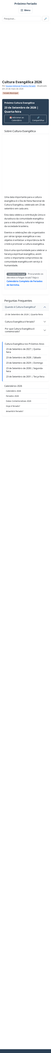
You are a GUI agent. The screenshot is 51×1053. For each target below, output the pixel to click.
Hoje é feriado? (13, 406)
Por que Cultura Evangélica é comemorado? (19, 330)
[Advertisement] (25, 51)
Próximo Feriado (25, 3)
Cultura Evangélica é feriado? (20, 321)
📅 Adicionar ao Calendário (17, 119)
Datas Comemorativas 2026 (18, 401)
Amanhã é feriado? (14, 411)
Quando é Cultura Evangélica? (20, 306)
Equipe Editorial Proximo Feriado (20, 86)
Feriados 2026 (12, 396)
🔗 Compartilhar (38, 119)
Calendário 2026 (13, 391)
